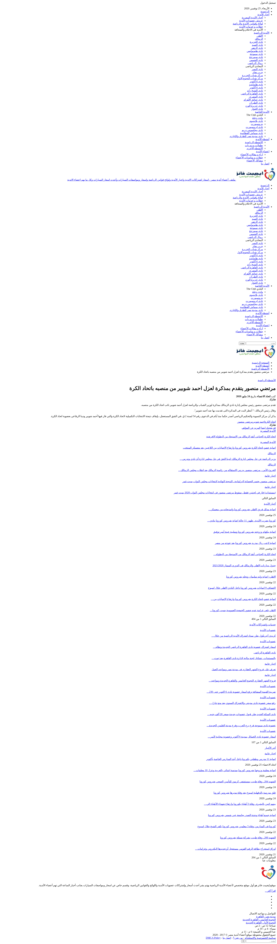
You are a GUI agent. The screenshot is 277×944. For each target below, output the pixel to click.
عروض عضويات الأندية (251, 20)
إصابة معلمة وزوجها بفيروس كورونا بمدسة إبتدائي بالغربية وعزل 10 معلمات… (234, 770)
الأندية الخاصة (262, 112)
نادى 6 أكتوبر (256, 81)
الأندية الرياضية (261, 32)
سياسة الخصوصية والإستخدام (260, 937)
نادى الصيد (257, 45)
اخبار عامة (270, 475)
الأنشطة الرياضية (254, 142)
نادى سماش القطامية (251, 133)
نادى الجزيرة (256, 42)
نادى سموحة (256, 54)
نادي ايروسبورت (254, 127)
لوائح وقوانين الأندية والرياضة (248, 23)
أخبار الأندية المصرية (252, 17)
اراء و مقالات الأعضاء (251, 154)
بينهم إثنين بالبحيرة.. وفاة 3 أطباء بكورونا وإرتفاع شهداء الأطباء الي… (240, 804)
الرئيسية (264, 11)
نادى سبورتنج (256, 57)
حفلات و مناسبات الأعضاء (249, 157)
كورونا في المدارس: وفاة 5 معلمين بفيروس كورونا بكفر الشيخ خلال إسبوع (236, 826)
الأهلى (260, 35)
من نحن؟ (238, 937)
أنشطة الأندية (262, 139)
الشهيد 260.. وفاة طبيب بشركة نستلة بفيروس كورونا (248, 837)
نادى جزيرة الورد (254, 105)
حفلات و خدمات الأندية (251, 26)
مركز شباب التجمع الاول (250, 78)
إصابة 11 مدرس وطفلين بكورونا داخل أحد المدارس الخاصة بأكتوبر (241, 759)
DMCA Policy (213, 937)
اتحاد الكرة (270, 421)
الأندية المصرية (268, 431)
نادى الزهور (257, 48)
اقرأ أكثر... (270, 891)
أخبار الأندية (263, 14)
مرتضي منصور (245, 421)
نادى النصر (257, 69)
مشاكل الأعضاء (255, 160)
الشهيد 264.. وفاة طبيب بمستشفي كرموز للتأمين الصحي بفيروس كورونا (238, 781)
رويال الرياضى (255, 63)
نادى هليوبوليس (255, 51)
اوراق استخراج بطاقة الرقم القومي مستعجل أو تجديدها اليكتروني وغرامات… (235, 848)
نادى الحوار (257, 108)
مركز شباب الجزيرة (252, 75)
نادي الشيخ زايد (255, 90)
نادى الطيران (256, 102)
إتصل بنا (227, 937)
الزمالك (259, 38)
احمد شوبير (259, 421)
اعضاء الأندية (262, 151)
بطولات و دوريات (254, 145)
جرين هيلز (257, 72)
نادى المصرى (256, 96)
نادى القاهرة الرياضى (252, 93)
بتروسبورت (257, 124)
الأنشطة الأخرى (255, 148)
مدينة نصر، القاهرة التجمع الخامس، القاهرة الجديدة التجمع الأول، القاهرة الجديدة (259, 919)
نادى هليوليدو (256, 84)
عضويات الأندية (268, 630)
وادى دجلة (257, 118)
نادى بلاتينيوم (256, 121)
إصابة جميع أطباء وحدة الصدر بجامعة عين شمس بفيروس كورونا (242, 815)
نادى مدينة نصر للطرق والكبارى (246, 136)
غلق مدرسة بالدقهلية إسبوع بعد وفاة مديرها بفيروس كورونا (245, 792)
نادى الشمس (256, 60)
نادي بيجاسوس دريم (252, 130)
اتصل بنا (265, 163)
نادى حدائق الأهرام (253, 99)
